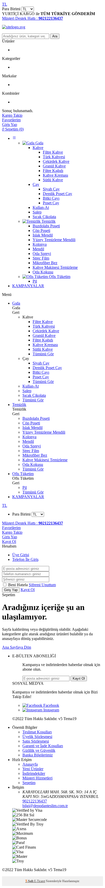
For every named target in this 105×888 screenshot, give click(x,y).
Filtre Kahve (43, 321)
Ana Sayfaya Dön (16, 647)
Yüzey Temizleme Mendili (43, 432)
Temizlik (19, 404)
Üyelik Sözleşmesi (37, 736)
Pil (24, 487)
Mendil (28, 441)
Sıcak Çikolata (34, 395)
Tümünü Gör (43, 354)
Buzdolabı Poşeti (36, 418)
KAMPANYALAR (28, 286)
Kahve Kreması (45, 345)
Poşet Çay (41, 377)
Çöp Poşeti (31, 423)
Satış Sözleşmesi (35, 741)
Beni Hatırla (18, 585)
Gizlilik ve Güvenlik (38, 750)
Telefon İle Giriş (25, 559)
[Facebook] (40, 705)
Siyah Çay (41, 363)
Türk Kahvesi (44, 326)
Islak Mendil (32, 427)
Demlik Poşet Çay (47, 368)
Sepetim (28, 782)
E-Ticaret (39, 881)
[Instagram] (40, 710)
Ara (54, 36)
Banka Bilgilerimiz (37, 755)
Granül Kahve (44, 335)
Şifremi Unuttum (42, 585)
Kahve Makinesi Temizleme (45, 460)
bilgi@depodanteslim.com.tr (45, 806)
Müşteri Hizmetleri (37, 778)
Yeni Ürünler (32, 769)
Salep (26, 391)
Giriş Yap (9, 537)
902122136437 (34, 801)
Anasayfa (30, 764)
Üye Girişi (20, 555)
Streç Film (30, 450)
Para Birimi (11, 9)
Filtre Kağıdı (43, 340)
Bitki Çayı (41, 372)
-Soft (29, 881)
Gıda (16, 303)
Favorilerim (11, 528)
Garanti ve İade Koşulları (42, 746)
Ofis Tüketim (23, 474)
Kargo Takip (12, 532)
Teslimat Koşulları (37, 732)
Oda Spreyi (31, 446)
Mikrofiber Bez (34, 455)
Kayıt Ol (9, 541)
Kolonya (29, 437)
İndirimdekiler (33, 773)
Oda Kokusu (32, 464)
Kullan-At (30, 386)
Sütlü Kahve (43, 349)
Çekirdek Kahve (46, 331)
